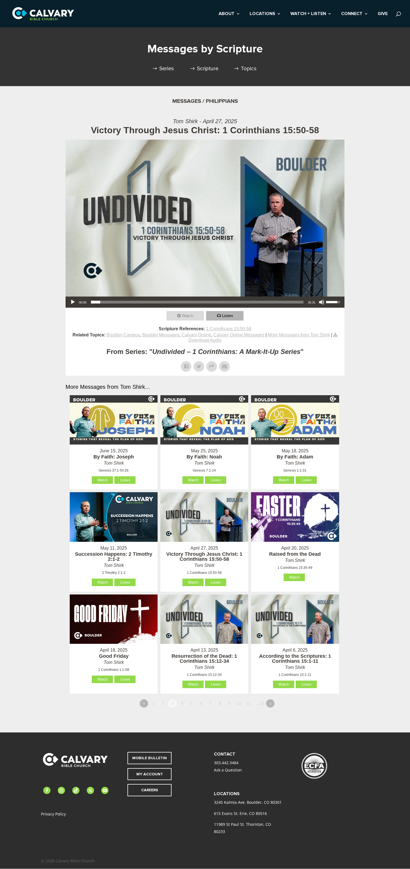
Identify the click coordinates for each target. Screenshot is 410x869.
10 (239, 703)
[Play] (73, 302)
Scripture (207, 68)
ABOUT (227, 14)
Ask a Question (228, 770)
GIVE (383, 14)
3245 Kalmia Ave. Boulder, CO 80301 (248, 802)
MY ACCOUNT (149, 774)
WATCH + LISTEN (308, 14)
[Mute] (321, 302)
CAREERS (149, 790)
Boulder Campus (123, 334)
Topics (249, 68)
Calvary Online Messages (238, 334)
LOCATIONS (262, 14)
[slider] (197, 302)
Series (166, 68)
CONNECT (352, 14)
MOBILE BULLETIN (149, 758)
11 (248, 703)
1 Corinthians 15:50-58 (228, 328)
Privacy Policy (53, 814)
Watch (187, 315)
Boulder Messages (160, 334)
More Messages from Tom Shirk (299, 334)
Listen (227, 315)
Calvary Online (196, 334)
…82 (259, 703)
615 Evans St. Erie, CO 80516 (240, 813)
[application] (205, 302)
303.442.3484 (226, 762)
